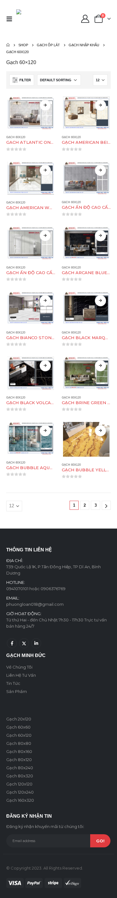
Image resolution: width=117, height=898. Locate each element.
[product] (30, 113)
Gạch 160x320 (20, 800)
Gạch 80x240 (19, 767)
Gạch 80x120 (19, 759)
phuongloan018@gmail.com (35, 604)
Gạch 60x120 (15, 137)
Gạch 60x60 (18, 727)
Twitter (24, 643)
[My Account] (85, 19)
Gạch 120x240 (20, 792)
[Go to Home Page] (8, 45)
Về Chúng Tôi (19, 667)
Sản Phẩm (16, 691)
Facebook (12, 643)
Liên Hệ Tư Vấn (21, 675)
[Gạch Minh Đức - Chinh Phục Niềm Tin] (29, 18)
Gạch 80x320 (19, 775)
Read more (45, 105)
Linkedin (36, 643)
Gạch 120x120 (19, 783)
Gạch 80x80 (18, 743)
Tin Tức (13, 683)
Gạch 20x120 (18, 718)
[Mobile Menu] (11, 18)
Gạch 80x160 (19, 751)
